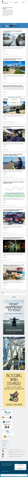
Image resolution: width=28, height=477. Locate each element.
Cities (4, 121)
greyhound (6, 150)
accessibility (5, 122)
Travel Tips (7, 53)
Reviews (10, 121)
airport (15, 205)
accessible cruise (9, 288)
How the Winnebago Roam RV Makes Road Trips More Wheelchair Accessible (13, 210)
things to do (11, 122)
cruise (11, 288)
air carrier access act (7, 205)
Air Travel (5, 204)
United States (12, 121)
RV (6, 233)
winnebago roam (14, 233)
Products (5, 232)
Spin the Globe (5, 2)
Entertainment (5, 260)
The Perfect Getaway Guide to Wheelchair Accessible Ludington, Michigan (13, 155)
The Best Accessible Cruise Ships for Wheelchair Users (16, 456)
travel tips (8, 54)
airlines (13, 205)
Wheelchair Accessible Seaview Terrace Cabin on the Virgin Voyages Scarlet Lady (13, 265)
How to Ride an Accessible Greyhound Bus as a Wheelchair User (14, 127)
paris (6, 54)
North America (7, 121)
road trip (5, 233)
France (4, 54)
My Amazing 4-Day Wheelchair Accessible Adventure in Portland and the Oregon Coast (13, 86)
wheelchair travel (15, 122)
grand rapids (8, 122)
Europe (4, 53)
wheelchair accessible (9, 233)
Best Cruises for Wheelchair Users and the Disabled (15, 449)
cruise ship (14, 288)
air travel (11, 205)
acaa (4, 205)
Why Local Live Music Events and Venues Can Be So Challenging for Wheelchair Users (13, 238)
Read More (5, 51)
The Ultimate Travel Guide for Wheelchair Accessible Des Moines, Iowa (13, 59)
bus (4, 150)
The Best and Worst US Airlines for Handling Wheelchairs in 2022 (13, 182)
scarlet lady (16, 288)
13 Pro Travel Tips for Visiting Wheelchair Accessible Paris (12, 31)
